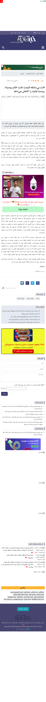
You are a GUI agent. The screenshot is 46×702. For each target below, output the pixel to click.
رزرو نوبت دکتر (8, 599)
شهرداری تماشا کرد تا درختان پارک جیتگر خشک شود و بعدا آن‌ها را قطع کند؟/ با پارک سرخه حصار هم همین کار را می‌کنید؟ (17, 564)
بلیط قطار (20, 597)
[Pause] (4, 196)
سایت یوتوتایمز (11, 597)
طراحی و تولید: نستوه (22, 629)
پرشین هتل (32, 594)
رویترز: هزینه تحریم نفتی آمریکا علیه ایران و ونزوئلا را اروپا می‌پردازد (20, 311)
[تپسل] (2, 66)
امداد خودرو (27, 599)
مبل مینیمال (40, 594)
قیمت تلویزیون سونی (16, 592)
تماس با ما (23, 33)
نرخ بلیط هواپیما (18, 599)
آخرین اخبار (39, 402)
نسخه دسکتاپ (23, 609)
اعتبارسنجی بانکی (38, 597)
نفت (37, 298)
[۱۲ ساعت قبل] (39, 550)
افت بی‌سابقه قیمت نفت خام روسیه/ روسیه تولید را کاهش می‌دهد (25, 89)
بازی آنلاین (27, 592)
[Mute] (7, 196)
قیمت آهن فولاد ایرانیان (20, 594)
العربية (39, 33)
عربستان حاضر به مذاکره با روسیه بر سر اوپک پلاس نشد (23, 319)
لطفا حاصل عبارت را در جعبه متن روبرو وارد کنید (30, 385)
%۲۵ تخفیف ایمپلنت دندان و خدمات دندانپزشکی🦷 (23, 344)
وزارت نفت (20, 298)
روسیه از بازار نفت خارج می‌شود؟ (29, 314)
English (34, 33)
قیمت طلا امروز (28, 597)
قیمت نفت (30, 298)
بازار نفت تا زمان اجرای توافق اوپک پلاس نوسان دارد (24, 317)
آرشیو (12, 33)
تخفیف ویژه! (23, 209)
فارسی (43, 33)
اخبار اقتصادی (30, 73)
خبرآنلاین (23, 39)
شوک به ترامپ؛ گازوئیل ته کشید (33, 414)
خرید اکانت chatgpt (38, 599)
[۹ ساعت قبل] (39, 557)
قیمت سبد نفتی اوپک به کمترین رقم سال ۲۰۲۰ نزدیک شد (23, 322)
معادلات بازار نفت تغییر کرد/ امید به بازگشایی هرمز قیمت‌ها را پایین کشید (23, 412)
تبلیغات (15, 33)
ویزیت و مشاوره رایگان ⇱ (23, 351)
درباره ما (19, 33)
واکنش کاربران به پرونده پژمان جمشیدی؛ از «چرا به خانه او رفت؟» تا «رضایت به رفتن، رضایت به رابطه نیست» (17, 549)
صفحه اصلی (39, 73)
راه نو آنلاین (34, 592)
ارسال (4, 394)
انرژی (22, 73)
